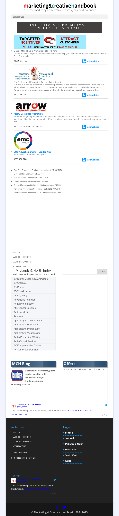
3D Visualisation (22, 291)
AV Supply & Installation (26, 349)
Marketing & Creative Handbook (29, 404)
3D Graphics (20, 283)
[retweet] (104, 415)
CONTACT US (19, 266)
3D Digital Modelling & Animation (31, 279)
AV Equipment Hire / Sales (27, 345)
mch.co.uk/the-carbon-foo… (80, 410)
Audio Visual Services (25, 341)
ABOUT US (18, 252)
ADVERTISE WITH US (23, 261)
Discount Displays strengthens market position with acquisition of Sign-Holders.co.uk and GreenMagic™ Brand (33, 377)
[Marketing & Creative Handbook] (13, 407)
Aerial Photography (24, 304)
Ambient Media (21, 312)
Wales (68, 460)
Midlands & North (74, 443)
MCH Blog (21, 363)
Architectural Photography (27, 329)
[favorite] (107, 415)
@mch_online (22, 407)
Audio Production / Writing (27, 337)
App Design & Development (28, 320)
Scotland (69, 438)
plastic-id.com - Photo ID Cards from (84, 369)
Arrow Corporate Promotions (28, 114)
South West (71, 455)
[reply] (102, 415)
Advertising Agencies (24, 300)
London (69, 432)
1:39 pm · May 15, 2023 (19, 415)
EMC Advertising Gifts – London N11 (32, 152)
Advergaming (20, 295)
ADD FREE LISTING (22, 257)
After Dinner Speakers (25, 308)
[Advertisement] (35, 224)
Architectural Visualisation (27, 333)
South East (70, 449)
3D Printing (19, 287)
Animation (19, 316)
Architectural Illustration (26, 324)
